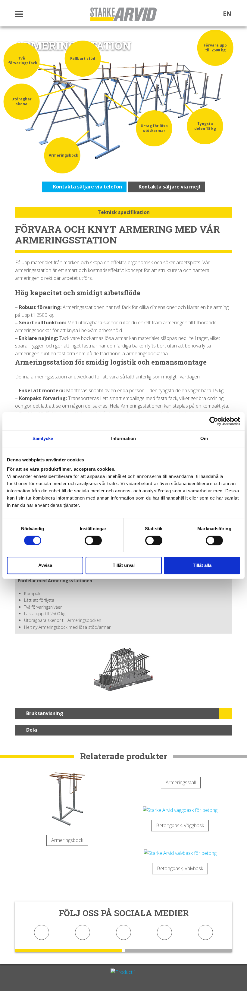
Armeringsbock (67, 840)
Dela (31, 729)
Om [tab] (204, 438)
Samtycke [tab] (43, 438)
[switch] (93, 540)
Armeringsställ (181, 782)
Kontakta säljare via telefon (87, 186)
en (227, 13)
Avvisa (45, 565)
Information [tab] (123, 438)
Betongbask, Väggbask (180, 825)
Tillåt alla (202, 565)
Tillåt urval (124, 565)
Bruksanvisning (44, 713)
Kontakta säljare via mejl (168, 186)
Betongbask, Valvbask (180, 868)
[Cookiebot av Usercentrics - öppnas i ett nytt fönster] (213, 421)
